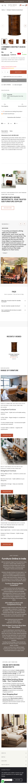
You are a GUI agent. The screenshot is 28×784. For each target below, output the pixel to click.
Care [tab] (11, 131)
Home (3, 10)
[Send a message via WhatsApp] (3, 781)
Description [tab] (4, 131)
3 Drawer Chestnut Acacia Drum (14, 355)
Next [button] (25, 25)
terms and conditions (16, 76)
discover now (7, 435)
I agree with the (12, 76)
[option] (14, 25)
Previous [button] (2, 25)
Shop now (21, 1)
